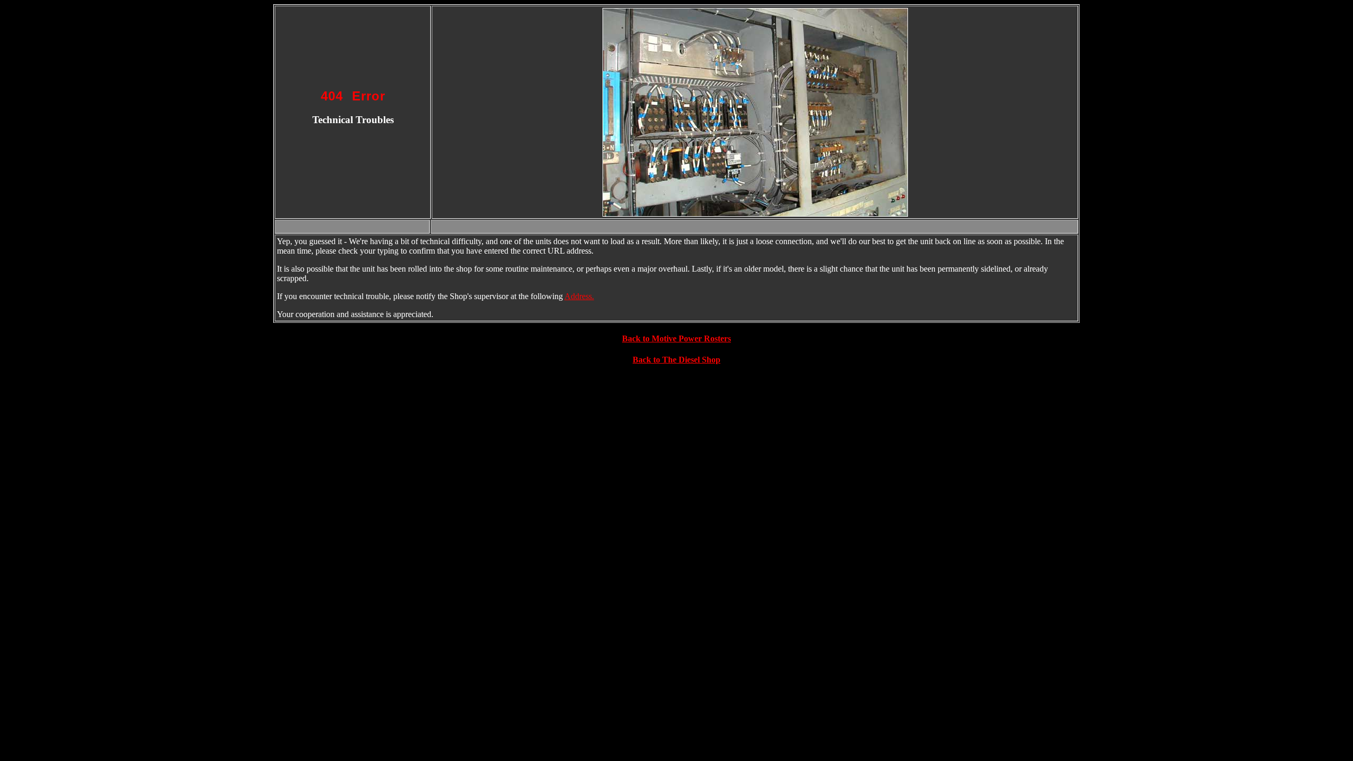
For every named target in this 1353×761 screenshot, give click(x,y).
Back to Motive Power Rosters (676, 338)
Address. (579, 296)
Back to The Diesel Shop (676, 359)
